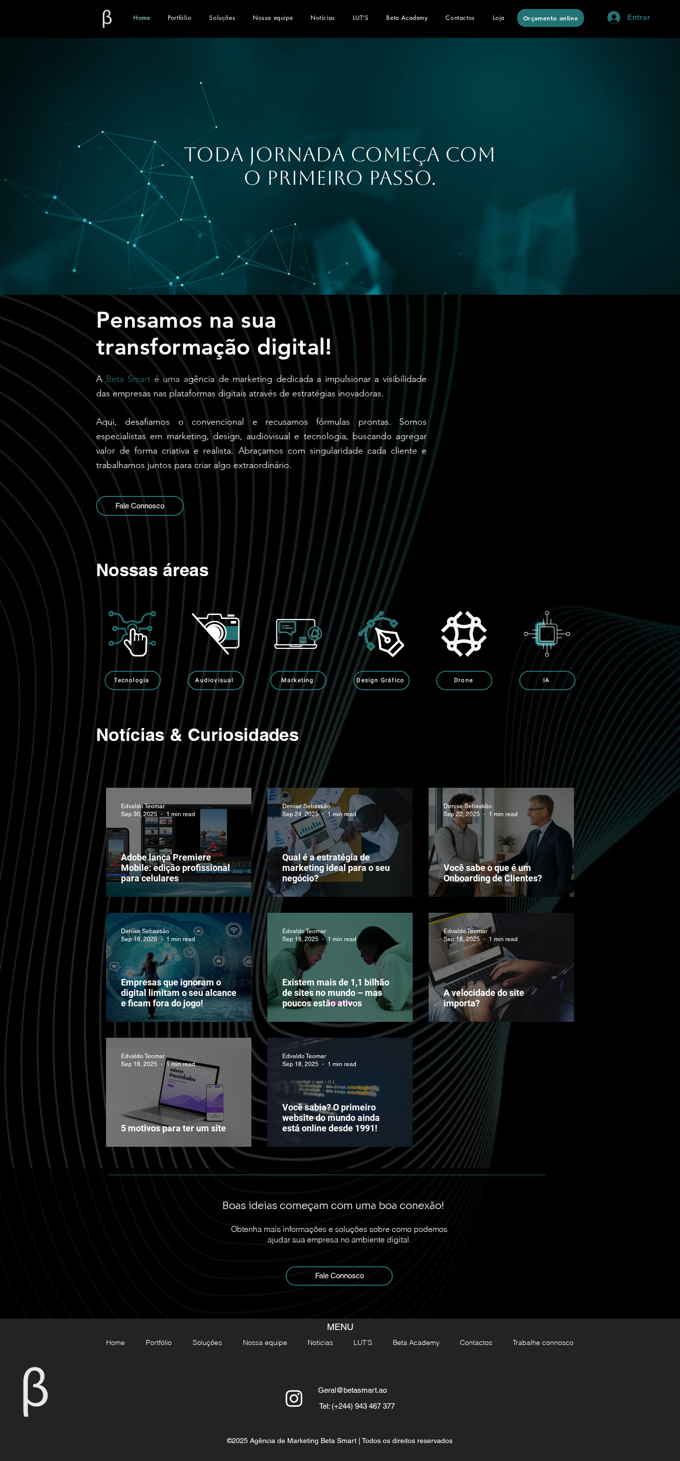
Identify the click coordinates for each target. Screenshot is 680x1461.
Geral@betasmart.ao (352, 1390)
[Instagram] (294, 1398)
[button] (222, 17)
